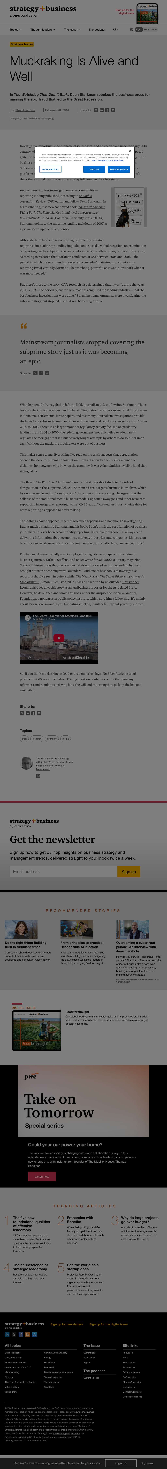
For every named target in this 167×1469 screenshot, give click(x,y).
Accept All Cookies (119, 169)
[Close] (130, 150)
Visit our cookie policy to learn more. (108, 160)
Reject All (94, 169)
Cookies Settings (50, 169)
